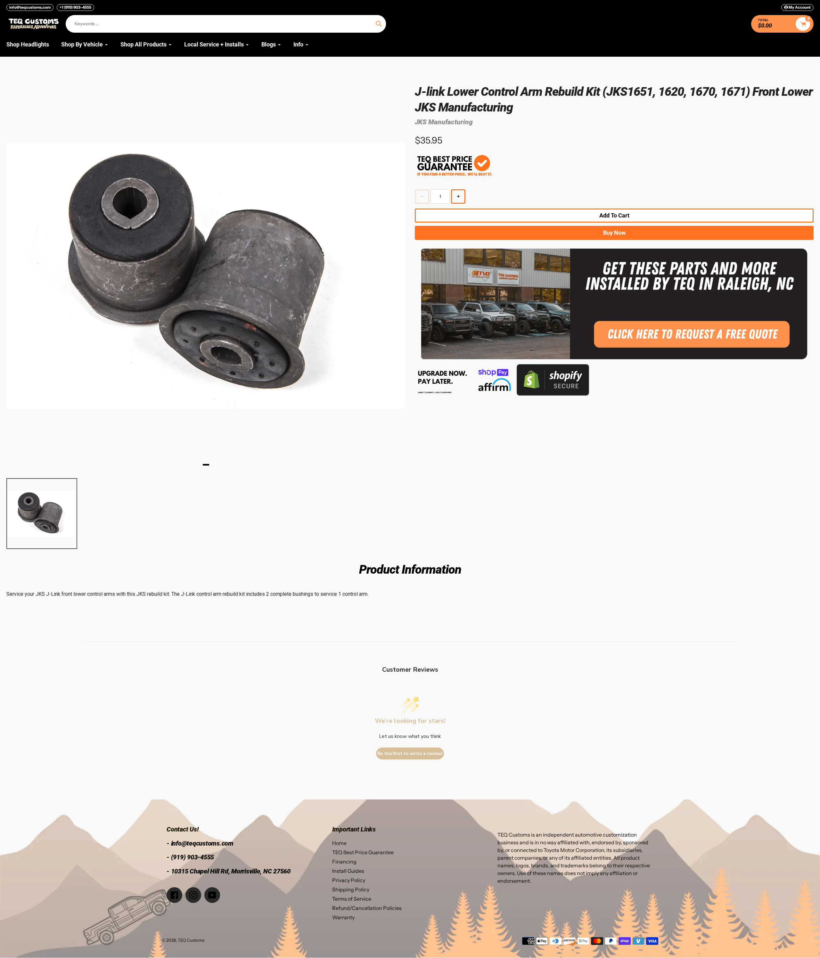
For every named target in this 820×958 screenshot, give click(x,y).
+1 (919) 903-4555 (75, 7)
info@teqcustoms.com (30, 7)
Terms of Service (351, 899)
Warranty (343, 917)
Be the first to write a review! (410, 753)
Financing (344, 861)
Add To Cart (614, 215)
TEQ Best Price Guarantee (363, 852)
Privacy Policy (348, 880)
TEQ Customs (191, 940)
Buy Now (614, 232)
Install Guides (348, 871)
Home (339, 843)
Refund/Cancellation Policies (367, 908)
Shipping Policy (350, 889)
